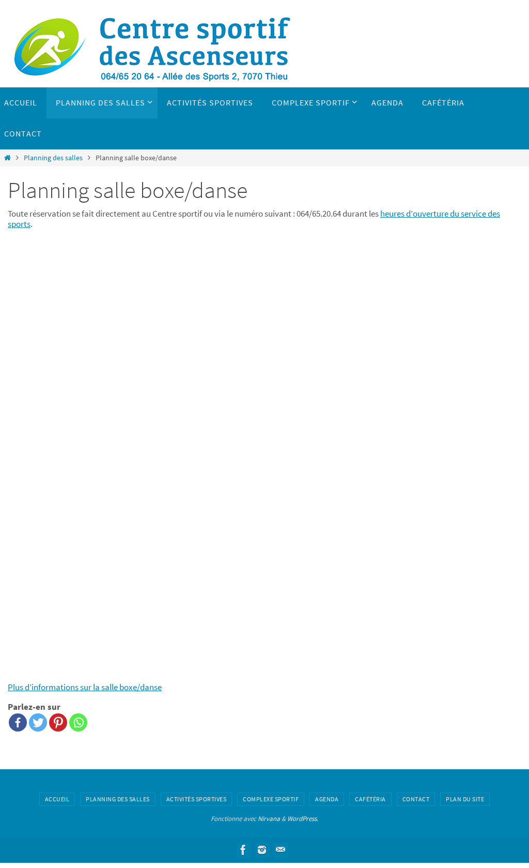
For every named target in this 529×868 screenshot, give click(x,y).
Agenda (326, 799)
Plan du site (465, 799)
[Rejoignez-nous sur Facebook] (243, 850)
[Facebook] (18, 722)
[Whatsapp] (78, 722)
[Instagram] (262, 850)
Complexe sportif (271, 799)
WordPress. (302, 818)
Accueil (57, 799)
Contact (416, 799)
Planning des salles (53, 158)
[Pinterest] (58, 722)
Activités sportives (196, 799)
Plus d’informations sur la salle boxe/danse (85, 687)
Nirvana (269, 818)
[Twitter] (38, 722)
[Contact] (280, 850)
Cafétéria (370, 799)
